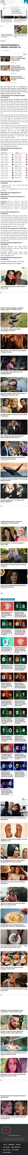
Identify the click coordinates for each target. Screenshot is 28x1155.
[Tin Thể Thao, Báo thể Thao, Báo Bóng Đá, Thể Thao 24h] (3, 2)
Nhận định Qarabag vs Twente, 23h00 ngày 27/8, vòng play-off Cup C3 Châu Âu (20, 721)
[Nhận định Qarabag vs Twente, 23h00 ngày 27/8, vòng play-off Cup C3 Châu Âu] (20, 713)
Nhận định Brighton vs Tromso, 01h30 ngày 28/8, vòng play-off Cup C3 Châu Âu (6, 632)
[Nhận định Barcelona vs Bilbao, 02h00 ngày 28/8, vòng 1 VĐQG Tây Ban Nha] (7, 606)
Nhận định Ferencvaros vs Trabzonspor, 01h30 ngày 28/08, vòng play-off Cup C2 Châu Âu (20, 632)
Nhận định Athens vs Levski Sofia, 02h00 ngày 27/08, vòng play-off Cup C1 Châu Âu (20, 774)
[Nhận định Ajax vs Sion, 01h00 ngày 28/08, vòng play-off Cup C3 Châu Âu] (7, 659)
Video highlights (15, 1147)
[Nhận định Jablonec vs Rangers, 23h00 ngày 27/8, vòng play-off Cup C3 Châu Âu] (7, 730)
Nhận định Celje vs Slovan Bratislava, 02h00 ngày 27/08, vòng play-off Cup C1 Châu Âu (7, 774)
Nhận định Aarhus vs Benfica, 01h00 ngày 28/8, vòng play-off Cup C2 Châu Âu (6, 685)
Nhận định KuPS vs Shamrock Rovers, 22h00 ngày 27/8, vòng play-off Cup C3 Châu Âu (20, 738)
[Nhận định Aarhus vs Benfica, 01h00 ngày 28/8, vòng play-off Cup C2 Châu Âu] (7, 677)
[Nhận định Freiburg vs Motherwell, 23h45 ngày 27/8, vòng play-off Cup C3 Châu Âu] (7, 713)
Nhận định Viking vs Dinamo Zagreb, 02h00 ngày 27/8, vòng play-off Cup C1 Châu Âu (7, 792)
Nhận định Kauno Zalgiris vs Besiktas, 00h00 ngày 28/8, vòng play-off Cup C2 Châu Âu (20, 685)
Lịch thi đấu (6, 1147)
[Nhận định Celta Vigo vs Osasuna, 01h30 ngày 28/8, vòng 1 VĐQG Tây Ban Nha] (20, 642)
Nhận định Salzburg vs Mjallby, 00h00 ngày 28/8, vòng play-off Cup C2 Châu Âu (6, 703)
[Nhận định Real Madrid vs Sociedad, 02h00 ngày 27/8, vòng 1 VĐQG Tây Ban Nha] (7, 748)
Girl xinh (18, 1144)
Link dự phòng (7, 1152)
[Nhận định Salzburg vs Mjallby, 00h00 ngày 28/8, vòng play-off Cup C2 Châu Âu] (7, 695)
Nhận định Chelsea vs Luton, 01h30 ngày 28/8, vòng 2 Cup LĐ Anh (6, 649)
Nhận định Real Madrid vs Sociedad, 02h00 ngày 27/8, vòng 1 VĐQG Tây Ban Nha (7, 756)
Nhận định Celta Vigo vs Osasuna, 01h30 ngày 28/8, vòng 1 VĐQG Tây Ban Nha (20, 650)
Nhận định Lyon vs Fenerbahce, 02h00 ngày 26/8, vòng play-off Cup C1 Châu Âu (20, 756)
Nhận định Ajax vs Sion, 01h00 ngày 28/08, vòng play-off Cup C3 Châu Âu (7, 667)
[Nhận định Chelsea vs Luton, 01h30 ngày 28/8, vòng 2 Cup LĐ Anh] (7, 642)
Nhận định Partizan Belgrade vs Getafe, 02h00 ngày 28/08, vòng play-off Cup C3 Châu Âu (20, 614)
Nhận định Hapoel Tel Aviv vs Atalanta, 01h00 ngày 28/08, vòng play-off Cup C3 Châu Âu (20, 667)
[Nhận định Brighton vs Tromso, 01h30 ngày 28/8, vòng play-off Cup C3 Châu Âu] (7, 624)
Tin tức (5, 1144)
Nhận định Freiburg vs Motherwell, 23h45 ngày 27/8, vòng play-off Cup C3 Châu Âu (6, 721)
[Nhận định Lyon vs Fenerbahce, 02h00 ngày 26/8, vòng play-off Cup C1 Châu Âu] (20, 748)
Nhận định (3, 41)
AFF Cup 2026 (15, 1149)
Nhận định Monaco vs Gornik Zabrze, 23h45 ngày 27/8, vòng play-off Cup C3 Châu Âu (20, 703)
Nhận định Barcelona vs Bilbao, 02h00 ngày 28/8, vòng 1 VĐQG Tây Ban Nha (6, 614)
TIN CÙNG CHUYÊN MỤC (8, 599)
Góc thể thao (6, 1149)
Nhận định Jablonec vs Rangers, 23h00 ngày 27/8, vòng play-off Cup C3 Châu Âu (6, 738)
